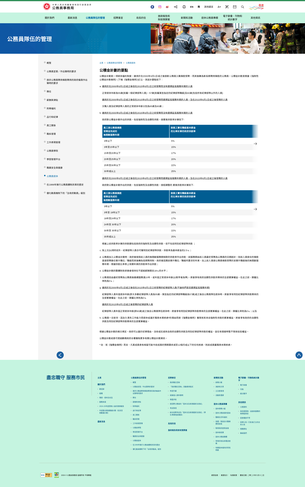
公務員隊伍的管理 (114, 63)
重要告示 (224, 475)
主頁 (101, 63)
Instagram (159, 6)
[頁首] (299, 355)
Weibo (167, 6)
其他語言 (208, 6)
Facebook (152, 6)
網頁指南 (214, 475)
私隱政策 (233, 475)
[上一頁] (60, 355)
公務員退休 (130, 63)
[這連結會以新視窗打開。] (256, 6)
